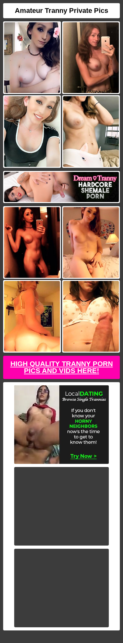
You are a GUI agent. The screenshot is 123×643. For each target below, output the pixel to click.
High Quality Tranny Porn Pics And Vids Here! (61, 367)
